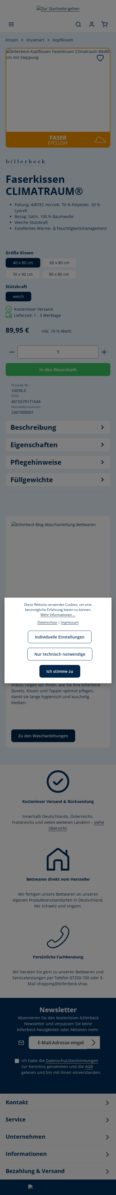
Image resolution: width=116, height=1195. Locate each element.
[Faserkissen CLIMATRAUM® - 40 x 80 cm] (58, 90)
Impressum (70, 622)
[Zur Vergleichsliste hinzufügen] (102, 66)
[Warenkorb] (104, 24)
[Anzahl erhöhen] (104, 351)
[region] (58, 98)
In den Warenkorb (58, 369)
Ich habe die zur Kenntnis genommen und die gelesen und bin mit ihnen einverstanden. (61, 1069)
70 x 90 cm (23, 274)
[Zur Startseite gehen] (58, 8)
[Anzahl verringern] (12, 351)
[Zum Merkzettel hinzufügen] (100, 58)
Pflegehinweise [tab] (35, 462)
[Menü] (11, 24)
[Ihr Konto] (91, 24)
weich (18, 296)
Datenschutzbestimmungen (72, 1060)
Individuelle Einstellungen (59, 637)
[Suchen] (78, 24)
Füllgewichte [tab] (31, 479)
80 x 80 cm (59, 274)
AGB (89, 1066)
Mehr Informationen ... (58, 614)
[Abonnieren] (93, 1042)
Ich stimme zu (59, 671)
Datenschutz (47, 622)
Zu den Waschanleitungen (43, 735)
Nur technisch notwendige (59, 654)
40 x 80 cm (23, 262)
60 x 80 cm (60, 262)
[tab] (58, 427)
